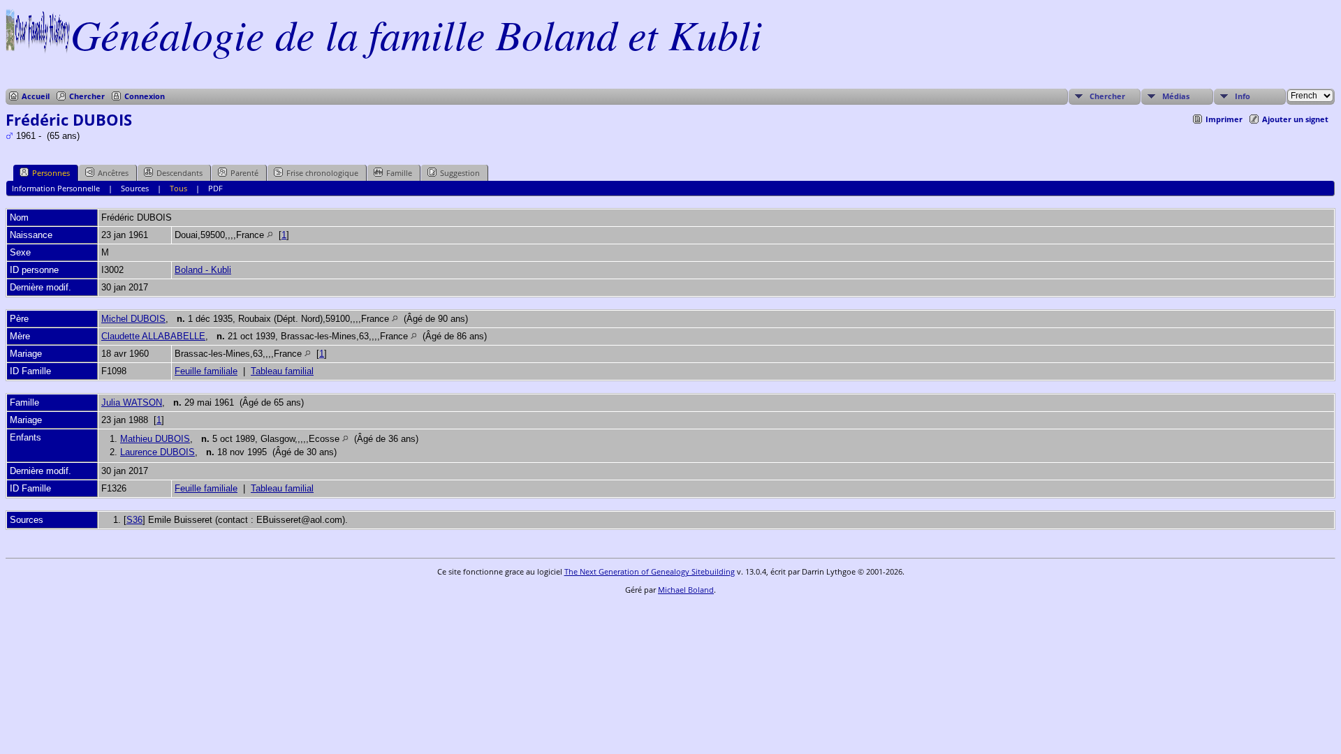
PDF (215, 188)
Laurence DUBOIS (157, 452)
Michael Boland (686, 589)
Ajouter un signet (1295, 119)
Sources (135, 188)
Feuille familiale (206, 371)
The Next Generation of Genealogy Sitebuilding (649, 571)
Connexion (144, 96)
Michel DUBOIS (133, 318)
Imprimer (1224, 119)
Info (1242, 96)
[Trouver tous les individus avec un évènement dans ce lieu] (270, 235)
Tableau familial (282, 371)
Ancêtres (113, 173)
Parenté (244, 173)
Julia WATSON (131, 402)
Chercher (87, 96)
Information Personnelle (56, 188)
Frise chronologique (322, 173)
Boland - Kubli (203, 270)
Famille (399, 173)
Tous (178, 188)
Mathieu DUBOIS (155, 439)
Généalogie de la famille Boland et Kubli (416, 33)
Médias (1175, 96)
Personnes (51, 173)
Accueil (36, 96)
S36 (134, 520)
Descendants (179, 173)
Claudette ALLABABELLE (153, 336)
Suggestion (460, 173)
